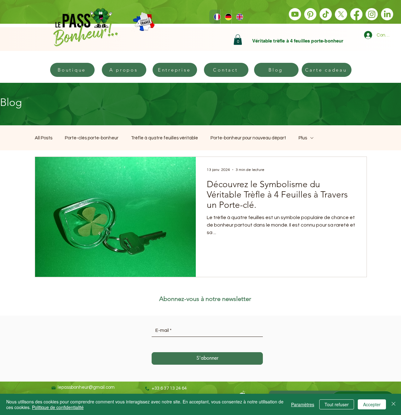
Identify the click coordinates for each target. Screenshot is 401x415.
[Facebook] (356, 14)
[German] (226, 17)
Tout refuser (337, 404)
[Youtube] (295, 14)
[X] (341, 14)
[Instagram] (372, 14)
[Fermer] (393, 404)
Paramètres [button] (302, 404)
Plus (303, 138)
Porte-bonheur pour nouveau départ (248, 138)
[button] (237, 39)
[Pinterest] (310, 14)
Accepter (372, 404)
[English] (237, 17)
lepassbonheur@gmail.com (86, 387)
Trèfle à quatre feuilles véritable (164, 138)
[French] (214, 17)
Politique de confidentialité (58, 407)
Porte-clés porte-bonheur (91, 138)
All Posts (43, 138)
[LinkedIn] (387, 14)
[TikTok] (326, 14)
